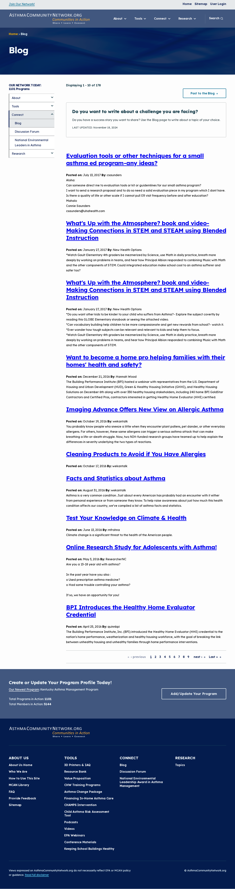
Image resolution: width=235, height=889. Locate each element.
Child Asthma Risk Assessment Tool (86, 813)
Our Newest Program (24, 689)
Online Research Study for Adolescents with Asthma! (141, 547)
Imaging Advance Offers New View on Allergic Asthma (144, 409)
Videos (69, 829)
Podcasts (71, 822)
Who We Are (18, 771)
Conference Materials (80, 842)
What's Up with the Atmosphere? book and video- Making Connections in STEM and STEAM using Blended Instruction (146, 230)
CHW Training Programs (82, 785)
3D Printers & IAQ (77, 765)
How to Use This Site (24, 778)
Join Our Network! (22, 4)
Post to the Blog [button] (203, 93)
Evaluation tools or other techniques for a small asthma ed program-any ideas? (135, 159)
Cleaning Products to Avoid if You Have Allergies (136, 454)
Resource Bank (75, 771)
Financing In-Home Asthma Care (88, 798)
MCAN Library (19, 785)
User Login (218, 4)
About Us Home (20, 765)
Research (185, 18)
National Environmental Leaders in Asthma (31, 142)
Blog (18, 123)
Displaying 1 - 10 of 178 (83, 85)
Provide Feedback (22, 798)
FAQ (12, 792)
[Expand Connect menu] (52, 113)
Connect (160, 18)
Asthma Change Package (83, 792)
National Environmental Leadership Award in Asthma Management (141, 782)
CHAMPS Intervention (80, 805)
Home (187, 4)
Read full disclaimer (37, 875)
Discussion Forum (27, 131)
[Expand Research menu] (52, 151)
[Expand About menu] (52, 96)
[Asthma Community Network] (49, 18)
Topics (180, 765)
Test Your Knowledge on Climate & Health (126, 517)
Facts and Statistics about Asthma (115, 478)
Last (214, 657)
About (118, 18)
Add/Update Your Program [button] (194, 694)
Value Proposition (77, 778)
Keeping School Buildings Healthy (89, 849)
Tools (138, 18)
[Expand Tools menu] (52, 104)
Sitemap (201, 4)
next (198, 657)
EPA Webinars (74, 835)
